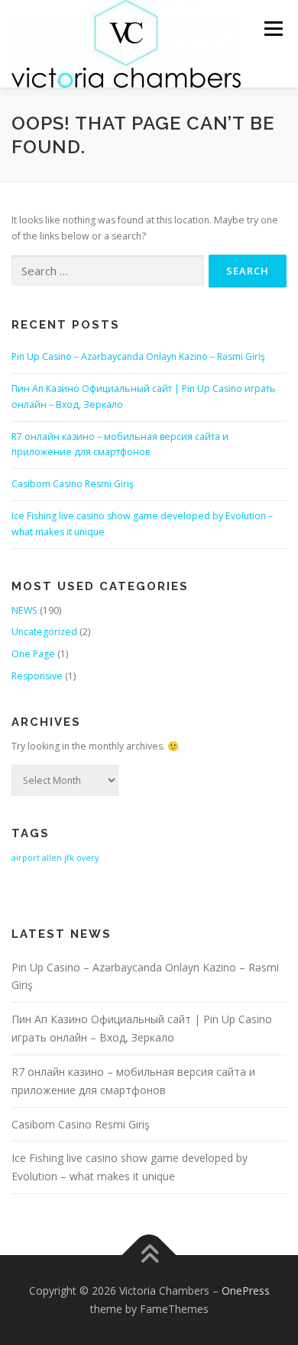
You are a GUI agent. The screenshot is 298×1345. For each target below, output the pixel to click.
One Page (33, 653)
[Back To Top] (149, 1255)
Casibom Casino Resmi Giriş (72, 483)
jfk (69, 857)
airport (25, 857)
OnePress (246, 1290)
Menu (272, 28)
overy (87, 857)
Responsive (37, 675)
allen (52, 857)
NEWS (24, 610)
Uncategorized (44, 631)
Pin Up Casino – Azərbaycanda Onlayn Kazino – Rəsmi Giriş (138, 356)
